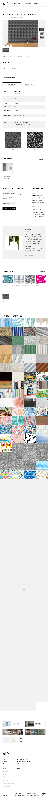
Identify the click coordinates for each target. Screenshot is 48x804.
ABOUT (4, 759)
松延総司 (20, 194)
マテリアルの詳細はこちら (19, 99)
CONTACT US (20, 759)
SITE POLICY (18, 793)
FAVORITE (36, 3)
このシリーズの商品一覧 (30, 255)
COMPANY (18, 791)
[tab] (30, 84)
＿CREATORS (5, 771)
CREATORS (19, 7)
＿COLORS (4, 774)
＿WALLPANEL (5, 788)
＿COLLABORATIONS (6, 773)
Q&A (18, 763)
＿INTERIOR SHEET (6, 786)
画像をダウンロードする (10, 208)
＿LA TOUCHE (7, 779)
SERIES (11, 7)
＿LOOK (4, 777)
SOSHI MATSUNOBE (28, 7)
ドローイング (20, 192)
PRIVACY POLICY (31, 793)
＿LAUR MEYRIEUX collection (8, 783)
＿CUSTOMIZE (5, 785)
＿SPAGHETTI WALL (6, 782)
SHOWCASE (5, 766)
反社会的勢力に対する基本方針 (33, 795)
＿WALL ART (5, 780)
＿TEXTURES (5, 776)
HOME (5, 7)
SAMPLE (29, 3)
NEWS (4, 763)
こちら (28, 124)
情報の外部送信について (21, 795)
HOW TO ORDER (21, 761)
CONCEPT (4, 761)
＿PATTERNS (5, 770)
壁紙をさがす (17, 3)
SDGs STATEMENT (30, 791)
